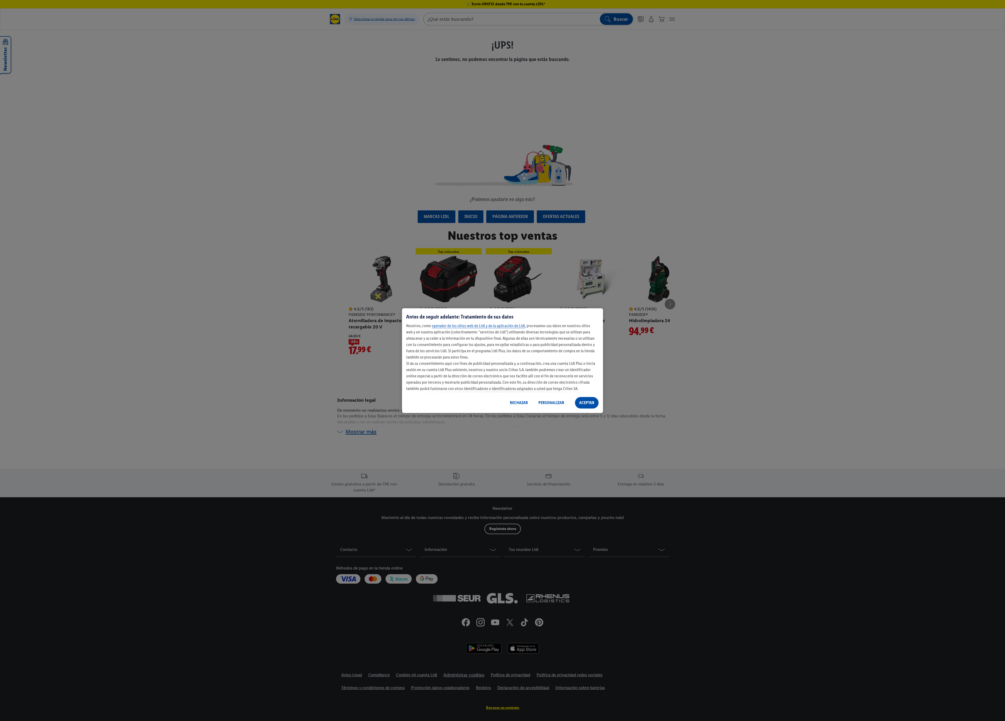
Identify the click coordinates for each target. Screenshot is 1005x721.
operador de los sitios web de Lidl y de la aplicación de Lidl (478, 325)
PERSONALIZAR (551, 402)
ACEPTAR (586, 402)
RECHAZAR (519, 402)
